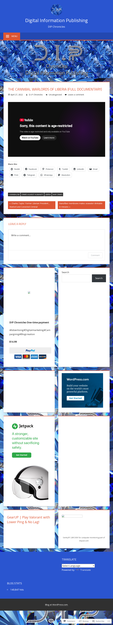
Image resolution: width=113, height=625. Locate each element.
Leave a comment (76, 94)
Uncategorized (55, 94)
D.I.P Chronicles (36, 94)
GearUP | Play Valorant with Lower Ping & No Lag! (28, 519)
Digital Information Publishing (56, 20)
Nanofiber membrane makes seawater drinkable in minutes (80, 205)
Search (65, 272)
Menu (14, 36)
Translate (85, 569)
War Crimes (57, 194)
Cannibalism (14, 194)
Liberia (48, 194)
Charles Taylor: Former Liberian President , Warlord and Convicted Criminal (28, 205)
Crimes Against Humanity (32, 194)
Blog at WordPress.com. (56, 604)
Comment (95, 255)
